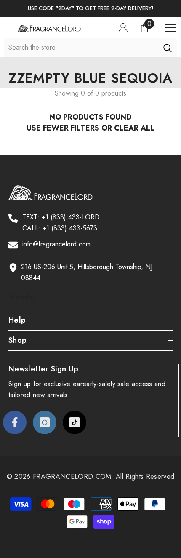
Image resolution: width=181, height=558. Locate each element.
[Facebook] (15, 422)
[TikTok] (74, 422)
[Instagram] (44, 422)
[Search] (167, 47)
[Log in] (123, 27)
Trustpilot (21, 297)
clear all (134, 128)
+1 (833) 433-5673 (70, 228)
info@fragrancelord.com (56, 244)
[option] (90, 8)
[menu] (170, 28)
